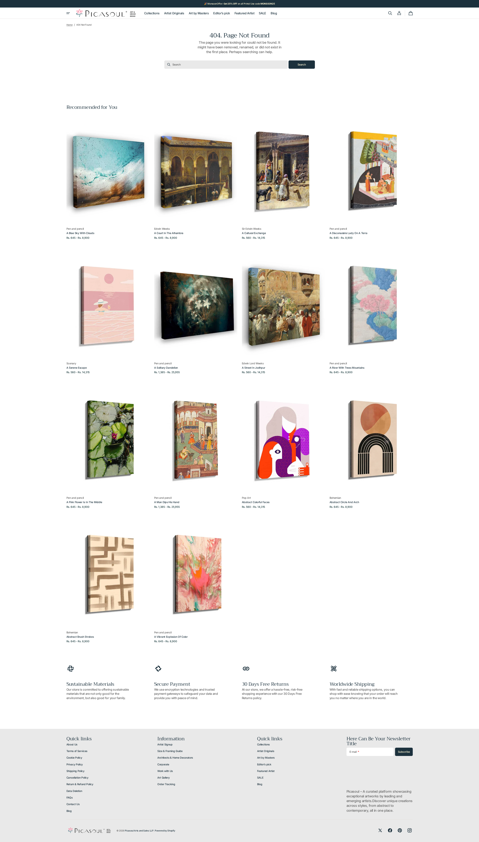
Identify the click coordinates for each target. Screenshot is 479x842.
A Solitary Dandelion (166, 367)
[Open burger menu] (68, 13)
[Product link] (108, 177)
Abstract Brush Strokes (80, 636)
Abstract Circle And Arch (344, 502)
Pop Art (246, 497)
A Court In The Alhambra (169, 233)
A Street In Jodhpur (253, 367)
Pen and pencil (75, 228)
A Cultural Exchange (254, 233)
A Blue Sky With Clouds (80, 233)
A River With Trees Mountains (347, 367)
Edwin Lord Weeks (253, 363)
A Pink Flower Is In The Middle (84, 502)
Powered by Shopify (165, 830)
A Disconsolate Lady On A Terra (348, 233)
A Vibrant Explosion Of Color (171, 636)
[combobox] (226, 64)
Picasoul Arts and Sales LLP (139, 830)
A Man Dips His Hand (166, 502)
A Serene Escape (76, 367)
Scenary (71, 363)
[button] (390, 13)
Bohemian (335, 497)
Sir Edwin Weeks (251, 228)
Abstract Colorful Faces (256, 502)
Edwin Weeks (162, 228)
